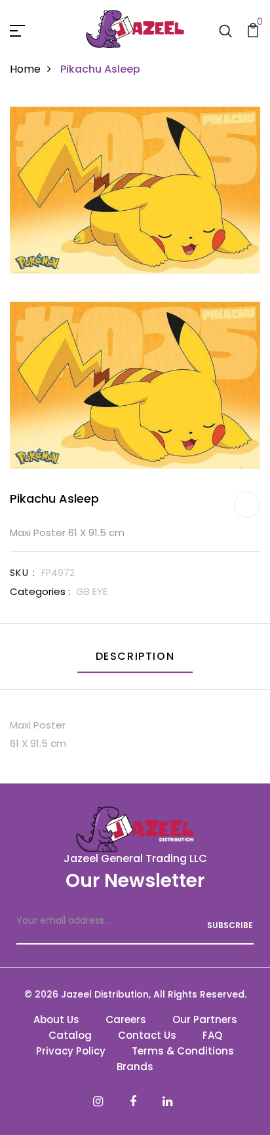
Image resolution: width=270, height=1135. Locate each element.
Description (135, 656)
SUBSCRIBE (230, 925)
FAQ (212, 1035)
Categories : (40, 591)
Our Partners (204, 1019)
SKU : (22, 572)
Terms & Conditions (183, 1051)
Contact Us (147, 1035)
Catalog (70, 1035)
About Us (56, 1019)
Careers (126, 1019)
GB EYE (91, 591)
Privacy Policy (71, 1051)
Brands (135, 1066)
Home (25, 69)
